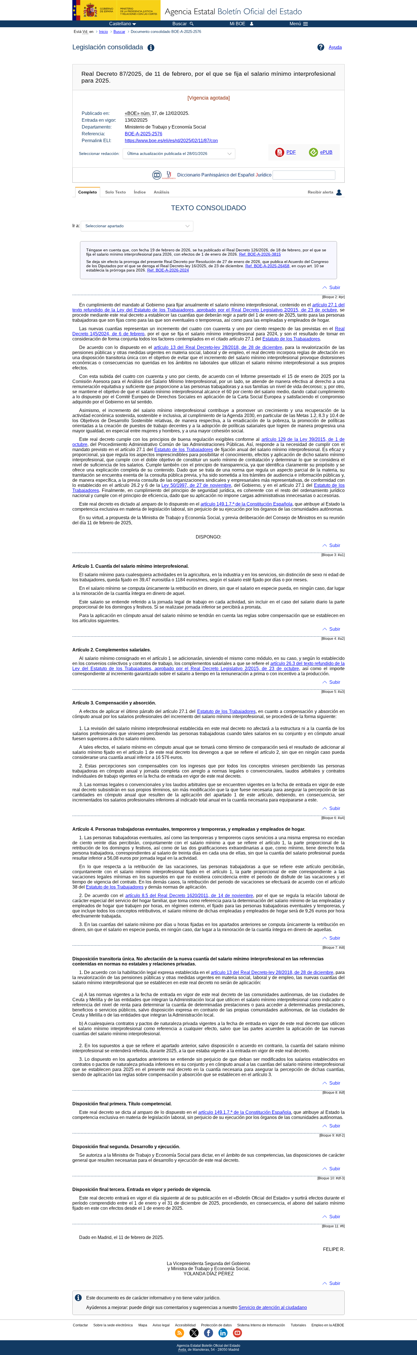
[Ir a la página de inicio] (233, 11)
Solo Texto (115, 192)
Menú (295, 24)
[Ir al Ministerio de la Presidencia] (116, 10)
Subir (334, 287)
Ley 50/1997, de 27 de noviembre (196, 485)
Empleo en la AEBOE (327, 1325)
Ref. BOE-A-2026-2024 (168, 270)
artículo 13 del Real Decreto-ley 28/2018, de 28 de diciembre (218, 347)
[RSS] (179, 1336)
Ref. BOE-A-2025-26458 (267, 266)
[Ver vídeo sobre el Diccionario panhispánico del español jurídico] (156, 175)
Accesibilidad (185, 1325)
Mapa (142, 1325)
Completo (87, 192)
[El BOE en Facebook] (208, 1336)
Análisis (161, 192)
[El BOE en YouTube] (237, 1336)
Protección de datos (216, 1325)
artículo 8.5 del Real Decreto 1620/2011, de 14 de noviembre (189, 895)
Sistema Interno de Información (261, 1325)
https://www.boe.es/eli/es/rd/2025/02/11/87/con (171, 140)
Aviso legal (161, 1325)
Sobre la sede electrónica (113, 1325)
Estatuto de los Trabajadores (291, 338)
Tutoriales (298, 1325)
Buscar (119, 32)
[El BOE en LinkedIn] (223, 1336)
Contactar (80, 1325)
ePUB (326, 152)
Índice (140, 192)
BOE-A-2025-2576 (143, 133)
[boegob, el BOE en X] (194, 1336)
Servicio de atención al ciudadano (273, 1307)
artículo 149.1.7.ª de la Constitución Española (246, 504)
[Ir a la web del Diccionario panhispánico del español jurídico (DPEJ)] (168, 174)
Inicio (103, 32)
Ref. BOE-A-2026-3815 (260, 254)
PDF (291, 152)
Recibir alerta (321, 192)
